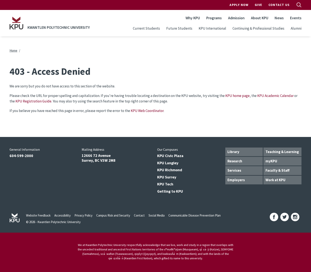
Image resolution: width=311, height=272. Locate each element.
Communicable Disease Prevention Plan (194, 215)
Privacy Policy (83, 215)
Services (234, 170)
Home (13, 50)
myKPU (271, 161)
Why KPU (193, 17)
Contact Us (279, 5)
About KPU (259, 17)
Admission (236, 17)
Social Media (157, 215)
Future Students (179, 28)
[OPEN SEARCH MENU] (298, 4)
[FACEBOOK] (274, 217)
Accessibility (62, 215)
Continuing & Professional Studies (258, 28)
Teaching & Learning (282, 151)
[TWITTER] (284, 217)
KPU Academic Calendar (275, 95)
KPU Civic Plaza (170, 155)
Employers (236, 180)
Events (295, 17)
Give (258, 5)
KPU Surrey (166, 177)
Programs (214, 17)
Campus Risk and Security (113, 215)
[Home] (16, 23)
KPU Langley (167, 162)
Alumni (296, 28)
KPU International (212, 28)
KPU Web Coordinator (147, 110)
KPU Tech (165, 184)
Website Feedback (38, 215)
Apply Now (239, 5)
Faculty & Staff (277, 170)
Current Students (146, 28)
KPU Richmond (169, 169)
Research (234, 161)
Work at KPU (275, 180)
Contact (139, 215)
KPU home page (237, 95)
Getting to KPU (170, 191)
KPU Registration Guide (33, 101)
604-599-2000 (21, 155)
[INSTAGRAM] (295, 217)
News (279, 17)
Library (233, 151)
